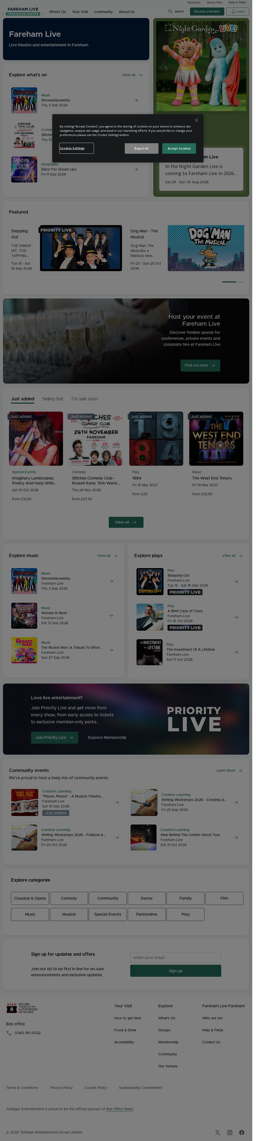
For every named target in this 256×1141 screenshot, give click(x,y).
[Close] (196, 120)
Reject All (141, 148)
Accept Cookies (179, 148)
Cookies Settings (72, 148)
